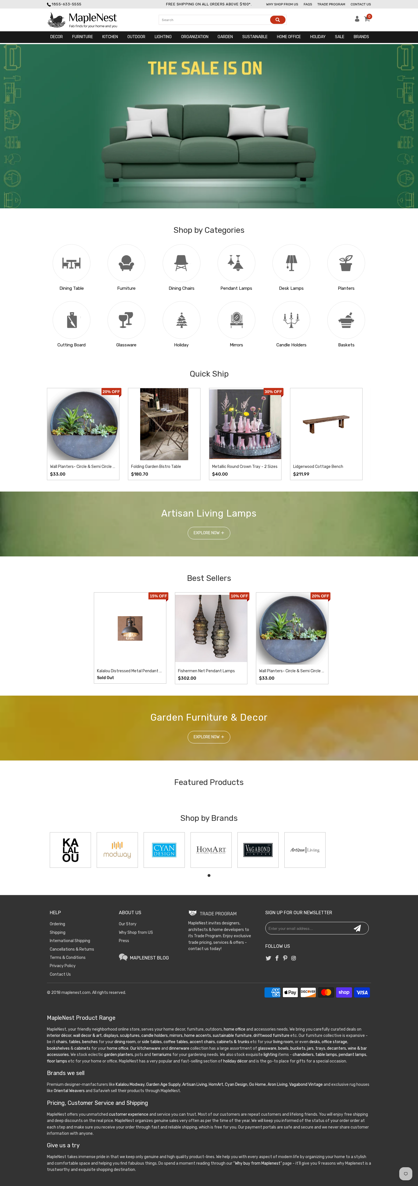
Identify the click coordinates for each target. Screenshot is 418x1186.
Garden (225, 36)
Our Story (127, 924)
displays (111, 1035)
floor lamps (57, 1061)
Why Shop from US (136, 932)
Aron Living (277, 1084)
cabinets (82, 1048)
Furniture (82, 36)
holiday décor (235, 1061)
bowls (283, 1048)
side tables (152, 1041)
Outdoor (136, 36)
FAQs (308, 4)
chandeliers (303, 1054)
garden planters (118, 1054)
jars (310, 1048)
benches (90, 1041)
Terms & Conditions (68, 957)
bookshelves (58, 1048)
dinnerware (179, 1048)
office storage (334, 1041)
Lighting (163, 36)
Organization (194, 36)
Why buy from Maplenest (257, 1163)
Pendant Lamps (236, 288)
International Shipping (70, 940)
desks (314, 1041)
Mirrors (236, 345)
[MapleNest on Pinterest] (285, 958)
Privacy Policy (63, 965)
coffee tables (176, 1041)
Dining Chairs (181, 288)
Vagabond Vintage (306, 1084)
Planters (346, 288)
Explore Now (207, 533)
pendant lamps (352, 1054)
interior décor (59, 1035)
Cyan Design (236, 1084)
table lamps (326, 1054)
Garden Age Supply (163, 1084)
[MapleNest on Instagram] (293, 958)
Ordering (57, 924)
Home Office (289, 36)
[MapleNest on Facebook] (277, 958)
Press (124, 940)
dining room (125, 1041)
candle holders (154, 1035)
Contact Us (361, 4)
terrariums (161, 1054)
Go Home (257, 1084)
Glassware (126, 345)
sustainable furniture (232, 1035)
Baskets (346, 345)
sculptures (130, 1035)
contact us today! (205, 948)
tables (74, 1041)
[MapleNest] (87, 20)
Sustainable (255, 36)
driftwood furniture (271, 1035)
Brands (361, 36)
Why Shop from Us (282, 4)
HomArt (216, 1084)
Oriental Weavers (69, 1090)
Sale (339, 36)
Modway (137, 1084)
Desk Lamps (291, 288)
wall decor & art (87, 1035)
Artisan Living (194, 1084)
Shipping (57, 932)
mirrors (176, 1035)
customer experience (128, 1114)
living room (283, 1041)
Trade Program (331, 4)
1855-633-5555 (67, 4)
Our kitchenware (145, 1048)
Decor (56, 36)
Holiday (318, 36)
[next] (361, 434)
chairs (61, 1041)
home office (234, 1029)
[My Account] (357, 20)
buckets (297, 1048)
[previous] (57, 434)
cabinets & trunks (233, 1041)
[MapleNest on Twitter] (268, 958)
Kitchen (110, 36)
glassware (267, 1048)
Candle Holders (291, 345)
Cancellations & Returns (72, 949)
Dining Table (71, 288)
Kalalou (122, 1084)
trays (320, 1048)
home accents (197, 1035)
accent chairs (202, 1041)
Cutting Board (71, 345)
